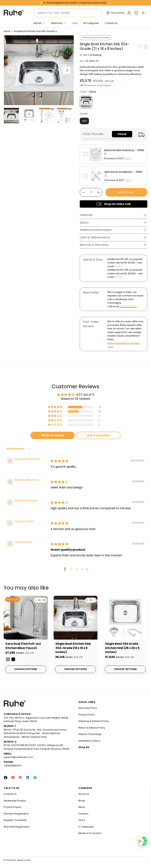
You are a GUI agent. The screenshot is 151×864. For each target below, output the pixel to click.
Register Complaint (15, 820)
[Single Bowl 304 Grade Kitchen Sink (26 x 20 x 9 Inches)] (125, 618)
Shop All (83, 747)
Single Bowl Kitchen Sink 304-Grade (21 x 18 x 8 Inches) (36, 31)
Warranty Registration (17, 826)
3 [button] (77, 569)
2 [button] (71, 569)
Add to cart (126, 192)
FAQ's (81, 820)
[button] (143, 13)
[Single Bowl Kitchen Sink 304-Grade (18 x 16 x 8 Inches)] (76, 618)
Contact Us (111, 23)
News (81, 807)
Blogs (81, 800)
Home (7, 31)
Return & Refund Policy (91, 727)
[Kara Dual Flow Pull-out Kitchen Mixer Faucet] (26, 618)
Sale (74, 23)
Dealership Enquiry (15, 800)
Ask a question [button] (98, 435)
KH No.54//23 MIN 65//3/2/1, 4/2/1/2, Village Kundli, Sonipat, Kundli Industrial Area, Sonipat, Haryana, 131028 (36, 747)
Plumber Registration (16, 813)
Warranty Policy (87, 708)
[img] (59, 461)
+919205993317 (128, 306)
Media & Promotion (89, 833)
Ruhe (13, 860)
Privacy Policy (86, 714)
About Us (83, 794)
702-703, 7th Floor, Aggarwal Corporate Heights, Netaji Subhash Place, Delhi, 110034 (36, 719)
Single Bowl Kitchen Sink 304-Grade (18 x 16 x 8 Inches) (73, 648)
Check (122, 134)
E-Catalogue (86, 826)
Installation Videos (89, 740)
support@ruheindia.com (18, 757)
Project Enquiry (12, 807)
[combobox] (68, 12)
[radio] (86, 102)
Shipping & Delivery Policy (93, 721)
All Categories (91, 23)
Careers (83, 813)
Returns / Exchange (89, 734)
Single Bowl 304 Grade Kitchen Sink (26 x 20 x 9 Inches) (122, 648)
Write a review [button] (52, 435)
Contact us (10, 794)
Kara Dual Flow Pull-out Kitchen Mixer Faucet (23, 646)
